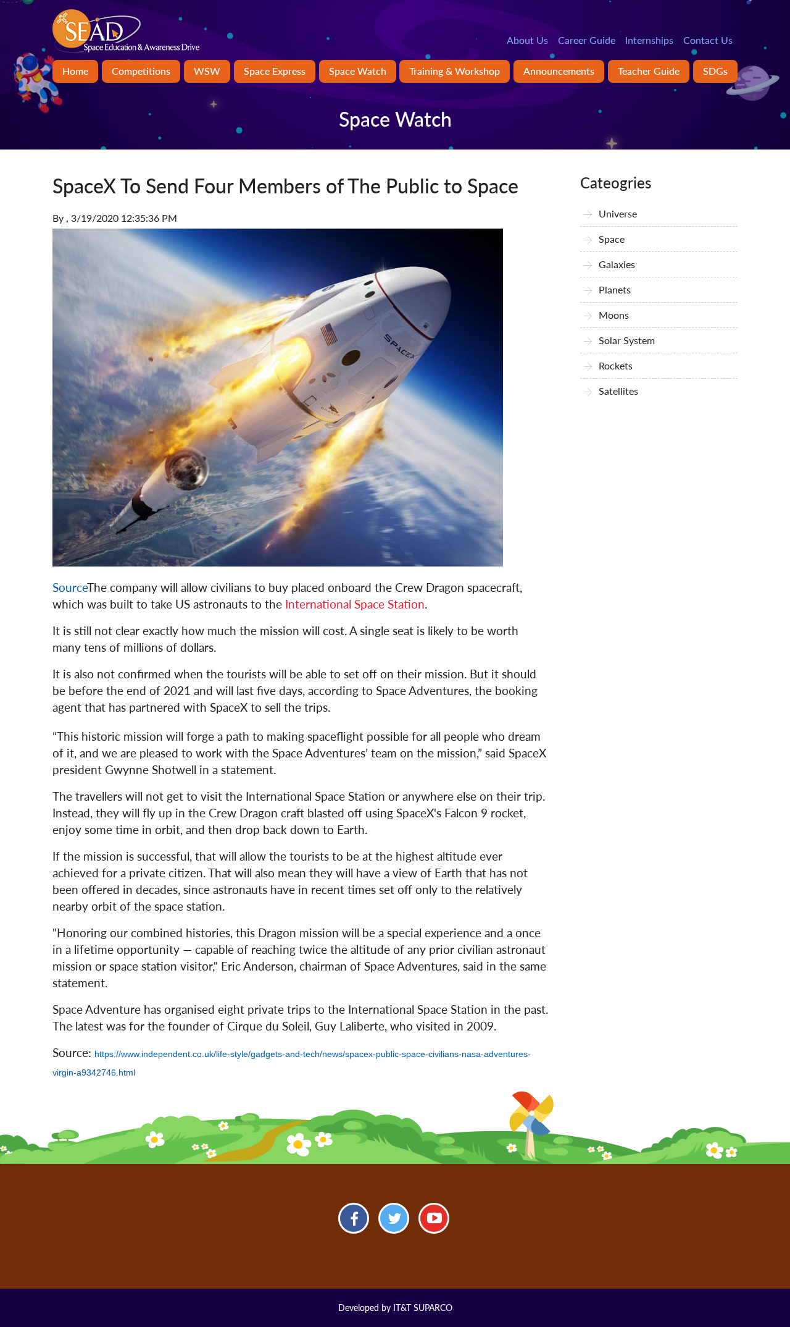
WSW (207, 71)
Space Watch (357, 71)
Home (75, 71)
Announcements (558, 71)
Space (612, 239)
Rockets (616, 365)
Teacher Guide (649, 71)
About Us (527, 40)
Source (69, 587)
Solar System (627, 340)
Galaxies (617, 264)
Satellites (618, 391)
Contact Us (708, 40)
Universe (618, 213)
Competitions (141, 71)
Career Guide (586, 40)
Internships (649, 40)
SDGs (715, 71)
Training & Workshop (454, 71)
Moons (614, 315)
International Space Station (355, 604)
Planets (615, 289)
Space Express (275, 71)
